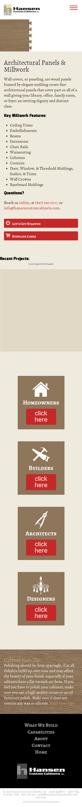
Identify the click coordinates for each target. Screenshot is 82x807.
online (24, 202)
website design (29, 802)
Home (41, 752)
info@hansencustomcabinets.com (32, 208)
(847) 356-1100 (46, 202)
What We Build (41, 725)
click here (41, 416)
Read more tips (62, 703)
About (41, 739)
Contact (41, 745)
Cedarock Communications (48, 802)
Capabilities (41, 732)
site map (41, 797)
